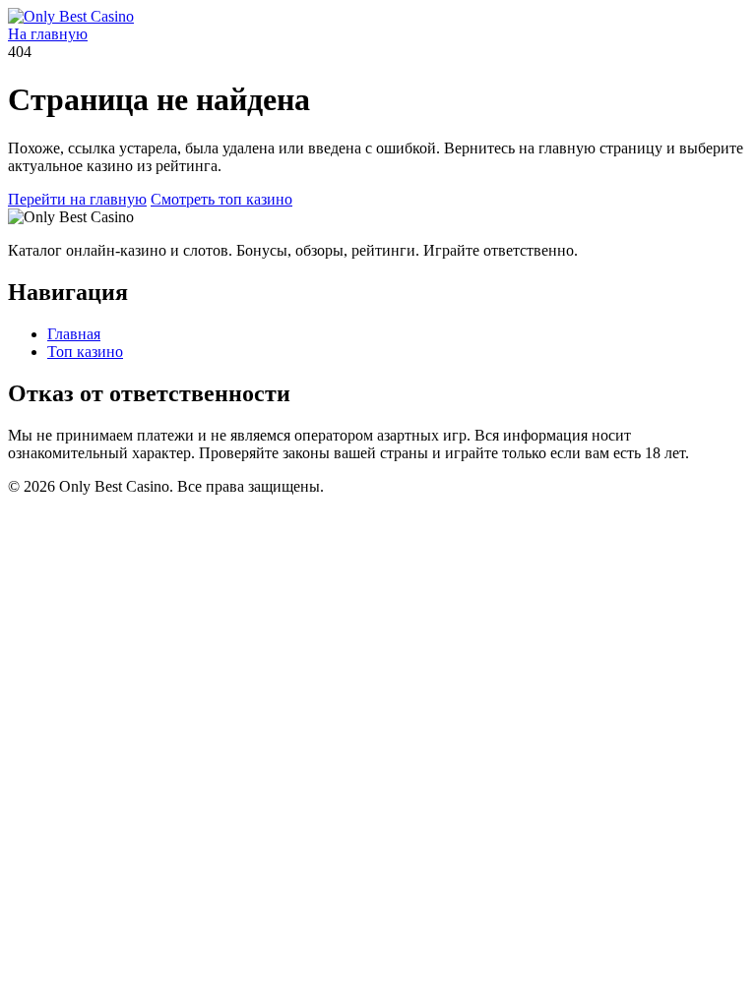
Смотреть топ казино (221, 199)
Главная (73, 334)
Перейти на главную (77, 199)
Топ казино (85, 351)
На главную (48, 34)
